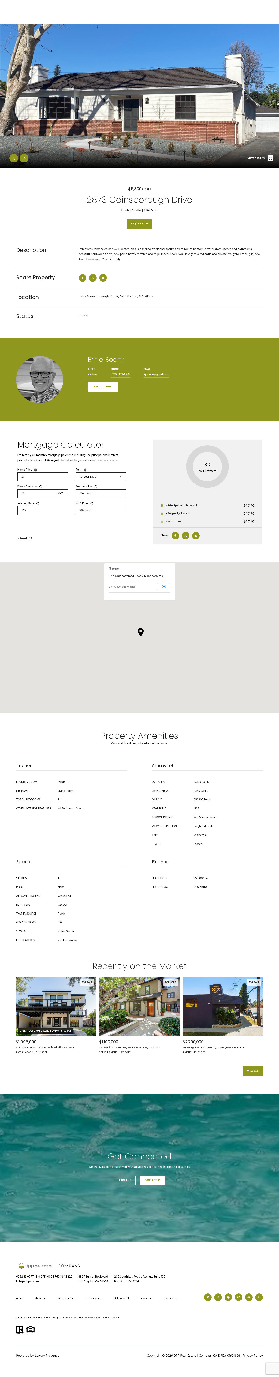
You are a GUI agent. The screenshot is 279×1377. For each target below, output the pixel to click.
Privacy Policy (252, 1356)
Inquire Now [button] (139, 224)
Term (79, 469)
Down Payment (27, 486)
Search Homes (92, 1299)
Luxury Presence (47, 1356)
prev (13, 158)
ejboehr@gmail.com (156, 374)
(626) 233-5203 (120, 374)
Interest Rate (25, 503)
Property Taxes (178, 513)
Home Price (24, 469)
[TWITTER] (208, 1297)
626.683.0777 (25, 1276)
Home (19, 1299)
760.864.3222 (63, 1276)
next (24, 158)
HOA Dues (82, 503)
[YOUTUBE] (249, 1297)
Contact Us (170, 1298)
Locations (146, 1299)
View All (252, 1071)
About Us (125, 1180)
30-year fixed (88, 476)
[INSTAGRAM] (238, 1297)
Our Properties (65, 1299)
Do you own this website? (122, 586)
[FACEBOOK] (218, 1297)
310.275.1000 (44, 1276)
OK (164, 586)
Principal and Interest (182, 505)
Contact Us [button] (152, 1180)
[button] (141, 632)
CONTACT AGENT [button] (103, 387)
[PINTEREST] (228, 1297)
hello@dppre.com (27, 1281)
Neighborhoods (121, 1299)
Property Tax (84, 486)
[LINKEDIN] (259, 1297)
